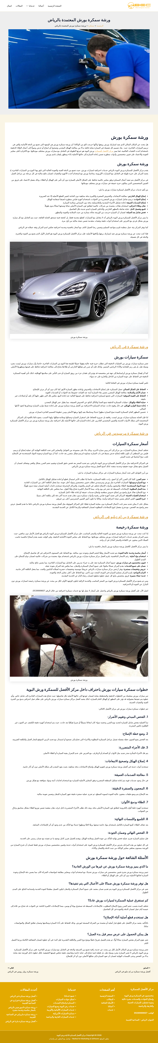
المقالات (19, 6)
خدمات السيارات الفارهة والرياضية (60, 1017)
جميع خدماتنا (69, 996)
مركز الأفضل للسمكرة (104, 151)
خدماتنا (32, 6)
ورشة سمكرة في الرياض (129, 346)
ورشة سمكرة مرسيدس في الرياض (121, 433)
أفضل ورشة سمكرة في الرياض (23, 996)
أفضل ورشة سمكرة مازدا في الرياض (20, 1021)
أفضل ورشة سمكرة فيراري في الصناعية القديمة (23, 1001)
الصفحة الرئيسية (54, 6)
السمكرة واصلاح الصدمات (63, 1003)
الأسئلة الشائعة (107, 1003)
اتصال (9, 6)
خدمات (110, 1010)
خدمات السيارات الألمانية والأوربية (60, 1010)
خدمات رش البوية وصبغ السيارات (60, 1006)
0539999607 (140, 1013)
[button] (27, 6)
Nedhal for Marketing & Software (85, 1039)
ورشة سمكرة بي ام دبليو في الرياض (120, 516)
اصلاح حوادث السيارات (65, 999)
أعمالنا (41, 6)
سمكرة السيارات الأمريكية (63, 1013)
